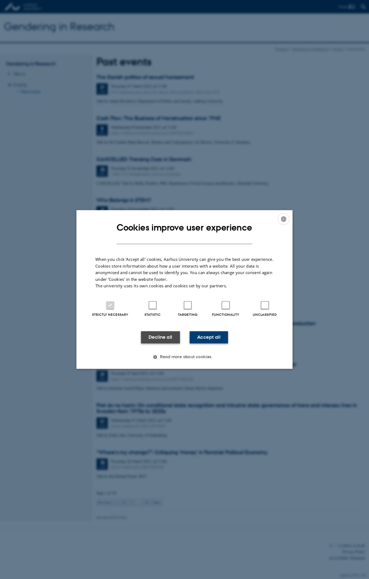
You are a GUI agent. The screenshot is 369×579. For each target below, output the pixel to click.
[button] (184, 357)
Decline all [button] (160, 337)
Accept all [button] (208, 337)
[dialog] (184, 289)
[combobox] (283, 219)
